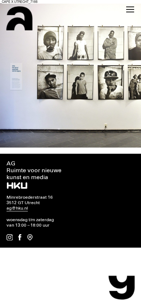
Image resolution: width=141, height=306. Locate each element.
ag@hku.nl (17, 208)
